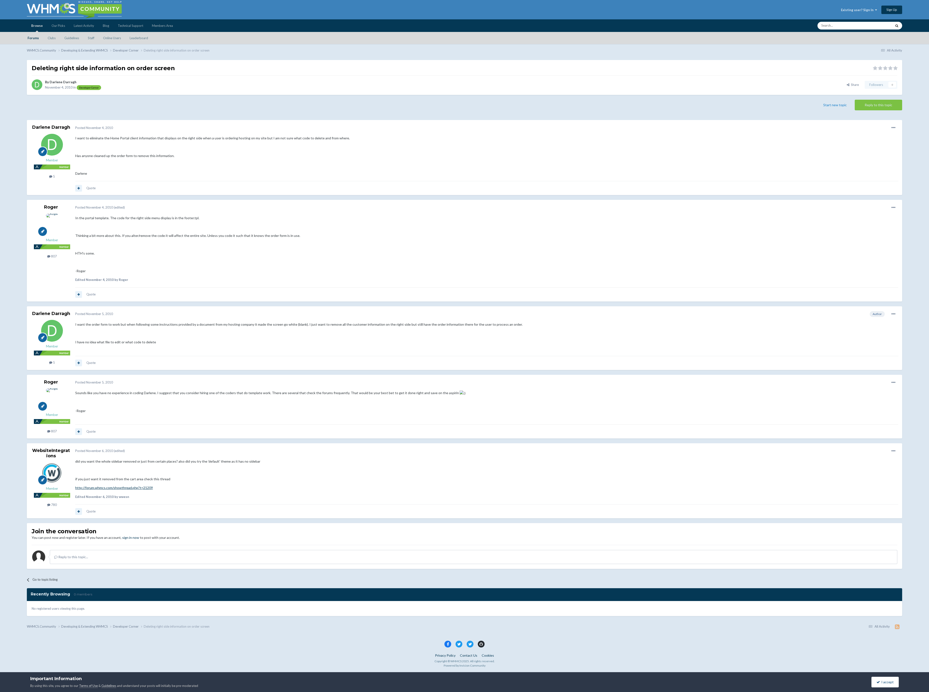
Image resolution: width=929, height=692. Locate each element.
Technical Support (130, 26)
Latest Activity (84, 26)
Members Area (162, 26)
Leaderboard (139, 38)
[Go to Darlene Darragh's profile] (37, 84)
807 (53, 256)
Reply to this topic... (73, 557)
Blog (106, 26)
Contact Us (468, 655)
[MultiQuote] (78, 188)
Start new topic (835, 105)
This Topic (878, 25)
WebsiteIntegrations (51, 453)
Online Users (112, 38)
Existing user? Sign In (858, 10)
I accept (887, 682)
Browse (37, 26)
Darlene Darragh (63, 82)
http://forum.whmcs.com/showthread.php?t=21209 (114, 488)
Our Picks (58, 26)
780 (53, 505)
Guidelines (71, 38)
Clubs (52, 38)
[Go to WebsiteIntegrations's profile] (52, 473)
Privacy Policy (445, 655)
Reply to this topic (878, 105)
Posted (94, 128)
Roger (51, 207)
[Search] (897, 26)
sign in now (130, 537)
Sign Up (891, 10)
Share (854, 85)
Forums (33, 38)
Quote (91, 188)
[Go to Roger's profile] (52, 224)
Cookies (488, 655)
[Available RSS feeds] (897, 626)
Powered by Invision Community (465, 665)
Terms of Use (88, 686)
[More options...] (893, 128)
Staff (91, 38)
